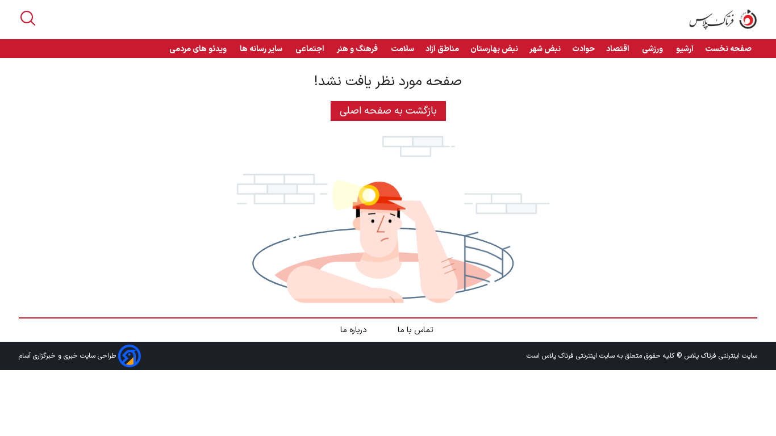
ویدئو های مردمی (198, 49)
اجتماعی (310, 49)
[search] (28, 18)
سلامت (402, 49)
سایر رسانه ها (262, 49)
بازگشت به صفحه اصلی (388, 111)
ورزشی (653, 49)
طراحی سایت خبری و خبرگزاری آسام (68, 356)
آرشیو (685, 49)
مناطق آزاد (442, 49)
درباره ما (354, 330)
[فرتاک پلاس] (723, 19)
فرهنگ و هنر (358, 49)
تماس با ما (417, 330)
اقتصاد (618, 49)
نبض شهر (545, 49)
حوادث (583, 49)
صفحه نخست (728, 49)
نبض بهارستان (494, 49)
